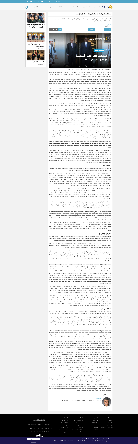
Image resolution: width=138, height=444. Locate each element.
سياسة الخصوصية (108, 425)
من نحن (110, 420)
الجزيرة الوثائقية (64, 427)
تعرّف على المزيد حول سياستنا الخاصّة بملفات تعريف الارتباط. (96, 442)
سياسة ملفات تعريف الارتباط (106, 427)
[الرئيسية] (107, 6)
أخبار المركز (36, 7)
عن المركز (99, 7)
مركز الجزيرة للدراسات (78, 420)
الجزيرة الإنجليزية (64, 423)
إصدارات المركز (60, 7)
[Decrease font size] (105, 30)
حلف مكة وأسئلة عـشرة (38, 62)
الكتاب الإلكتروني (50, 7)
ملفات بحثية (68, 7)
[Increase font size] (109, 30)
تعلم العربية (80, 425)
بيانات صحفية (95, 430)
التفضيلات (110, 430)
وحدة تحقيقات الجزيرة (63, 430)
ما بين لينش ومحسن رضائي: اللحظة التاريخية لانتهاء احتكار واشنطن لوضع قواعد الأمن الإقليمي (35, 26)
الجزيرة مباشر (65, 425)
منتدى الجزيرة (80, 427)
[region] (69, 440)
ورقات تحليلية (92, 7)
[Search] (27, 7)
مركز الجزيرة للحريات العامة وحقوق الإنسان (77, 430)
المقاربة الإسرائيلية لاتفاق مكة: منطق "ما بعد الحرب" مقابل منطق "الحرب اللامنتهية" (36, 44)
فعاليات (43, 7)
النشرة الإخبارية (94, 427)
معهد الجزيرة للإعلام (79, 423)
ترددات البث (95, 425)
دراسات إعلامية (76, 7)
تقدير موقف (84, 7)
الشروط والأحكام (109, 423)
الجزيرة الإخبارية (65, 420)
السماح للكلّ (33, 439)
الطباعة (91, 29)
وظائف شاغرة (95, 423)
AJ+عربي (66, 432)
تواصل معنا (95, 420)
